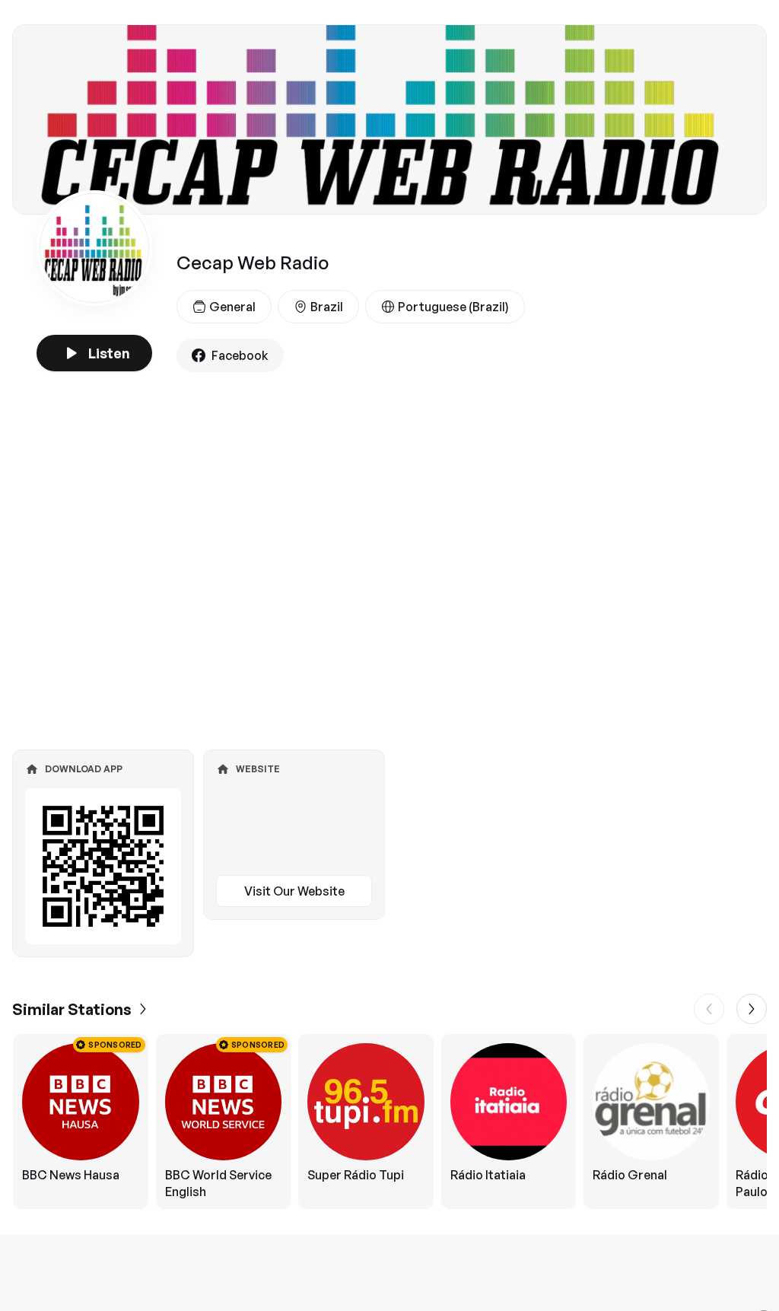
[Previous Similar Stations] (709, 1009)
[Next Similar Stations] (751, 1009)
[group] (389, 1121)
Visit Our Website (294, 891)
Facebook (240, 355)
